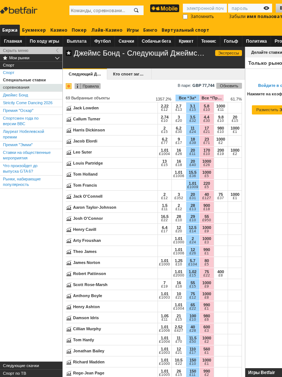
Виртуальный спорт (185, 30)
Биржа (10, 30)
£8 (220, 275)
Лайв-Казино (106, 30)
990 (206, 249)
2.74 (165, 117)
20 (235, 117)
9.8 (221, 117)
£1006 (178, 176)
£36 (192, 176)
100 (192, 316)
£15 (192, 110)
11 (193, 128)
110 (192, 349)
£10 (206, 110)
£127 (206, 198)
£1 (235, 132)
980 (220, 128)
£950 (206, 220)
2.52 (178, 327)
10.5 (178, 360)
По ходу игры (44, 41)
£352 (178, 198)
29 (193, 216)
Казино (58, 30)
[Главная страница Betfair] (19, 10)
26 (179, 371)
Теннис (208, 41)
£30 (206, 121)
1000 (220, 106)
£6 (207, 319)
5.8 (206, 106)
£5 (207, 176)
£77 (164, 143)
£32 (192, 121)
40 (207, 194)
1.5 (164, 205)
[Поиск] (136, 10)
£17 (179, 143)
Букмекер (34, 30)
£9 (207, 231)
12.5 (192, 227)
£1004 (164, 154)
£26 (179, 154)
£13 (179, 110)
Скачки (126, 41)
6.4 (164, 227)
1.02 (192, 272)
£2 (220, 143)
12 (179, 227)
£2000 (178, 275)
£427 (178, 330)
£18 (179, 165)
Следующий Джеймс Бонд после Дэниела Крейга (88, 74)
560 (206, 349)
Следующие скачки (21, 365)
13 (164, 161)
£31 (192, 198)
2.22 (165, 106)
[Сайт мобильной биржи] (164, 8)
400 (220, 272)
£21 (206, 132)
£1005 (164, 375)
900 (206, 205)
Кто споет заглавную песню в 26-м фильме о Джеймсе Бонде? (132, 74)
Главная (13, 41)
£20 (179, 121)
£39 (192, 143)
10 (179, 294)
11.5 (192, 338)
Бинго (150, 30)
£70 (179, 341)
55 (207, 216)
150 (192, 360)
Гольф (231, 41)
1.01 (165, 150)
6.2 (178, 128)
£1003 (164, 297)
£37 (220, 198)
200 (220, 150)
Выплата (77, 41)
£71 (206, 143)
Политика (256, 41)
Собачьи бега (156, 41)
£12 (164, 110)
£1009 (192, 187)
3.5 (192, 117)
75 (220, 194)
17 (207, 128)
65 (193, 305)
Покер (79, 30)
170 (206, 150)
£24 (192, 132)
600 (206, 327)
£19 (220, 154)
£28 (192, 330)
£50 (192, 341)
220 (206, 183)
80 (207, 261)
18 (193, 139)
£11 (221, 110)
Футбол (102, 41)
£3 (207, 242)
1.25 (178, 261)
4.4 (206, 117)
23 (207, 139)
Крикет (186, 41)
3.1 (192, 106)
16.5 (165, 216)
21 (179, 316)
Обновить (229, 86)
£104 (192, 264)
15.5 (192, 172)
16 (179, 150)
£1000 (178, 242)
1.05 (165, 316)
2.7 (178, 106)
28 (193, 205)
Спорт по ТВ (14, 373)
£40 (192, 165)
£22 (164, 220)
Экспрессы (228, 53)
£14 (192, 231)
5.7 (192, 261)
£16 (179, 286)
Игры (133, 30)
